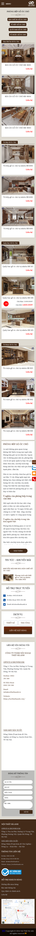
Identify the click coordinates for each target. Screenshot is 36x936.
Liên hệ (4, 894)
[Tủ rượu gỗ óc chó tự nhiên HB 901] (18, 419)
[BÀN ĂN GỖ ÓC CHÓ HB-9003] (18, 116)
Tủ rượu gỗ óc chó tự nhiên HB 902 (18, 399)
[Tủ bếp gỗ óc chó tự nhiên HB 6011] (18, 217)
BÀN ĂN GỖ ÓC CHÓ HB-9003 (18, 128)
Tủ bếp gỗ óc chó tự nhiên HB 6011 (18, 228)
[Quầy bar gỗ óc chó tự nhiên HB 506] (18, 286)
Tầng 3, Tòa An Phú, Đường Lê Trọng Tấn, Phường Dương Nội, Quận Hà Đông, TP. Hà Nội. (17, 834)
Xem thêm (18, 551)
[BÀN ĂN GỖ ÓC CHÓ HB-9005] (18, 53)
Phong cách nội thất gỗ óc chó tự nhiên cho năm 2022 (23, 577)
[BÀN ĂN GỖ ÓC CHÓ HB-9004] (18, 85)
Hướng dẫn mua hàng (9, 884)
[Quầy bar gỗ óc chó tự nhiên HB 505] (18, 318)
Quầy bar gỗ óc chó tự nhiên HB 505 (18, 330)
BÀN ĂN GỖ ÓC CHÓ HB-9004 (18, 96)
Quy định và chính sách (10, 891)
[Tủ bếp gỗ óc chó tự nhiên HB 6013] (18, 154)
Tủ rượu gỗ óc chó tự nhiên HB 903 (18, 368)
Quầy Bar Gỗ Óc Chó (18, 29)
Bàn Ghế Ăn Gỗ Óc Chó (17, 19)
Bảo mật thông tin (8, 888)
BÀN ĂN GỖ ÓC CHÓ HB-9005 (18, 65)
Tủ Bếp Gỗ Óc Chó (18, 24)
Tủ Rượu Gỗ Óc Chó (18, 35)
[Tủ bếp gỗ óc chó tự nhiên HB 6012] (18, 185)
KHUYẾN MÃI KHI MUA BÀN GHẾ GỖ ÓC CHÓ (18, 569)
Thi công (25, 623)
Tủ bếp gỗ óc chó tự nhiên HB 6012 (18, 197)
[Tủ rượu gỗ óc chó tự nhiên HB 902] (18, 388)
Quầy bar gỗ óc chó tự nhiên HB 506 (18, 298)
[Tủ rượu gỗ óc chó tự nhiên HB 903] (18, 356)
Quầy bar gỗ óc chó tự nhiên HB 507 (18, 266)
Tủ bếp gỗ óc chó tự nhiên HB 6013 (18, 166)
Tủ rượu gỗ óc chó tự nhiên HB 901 (18, 431)
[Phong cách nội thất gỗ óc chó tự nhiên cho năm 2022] (8, 577)
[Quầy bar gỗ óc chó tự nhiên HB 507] (18, 255)
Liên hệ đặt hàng (18, 630)
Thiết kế (10, 623)
